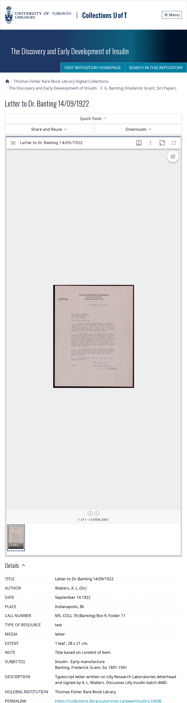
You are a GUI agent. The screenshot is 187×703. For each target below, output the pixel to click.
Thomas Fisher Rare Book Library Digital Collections (61, 81)
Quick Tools (91, 118)
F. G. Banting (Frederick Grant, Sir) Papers (139, 88)
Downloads (136, 129)
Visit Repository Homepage (93, 67)
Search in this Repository (156, 67)
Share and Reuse (46, 129)
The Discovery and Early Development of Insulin (53, 88)
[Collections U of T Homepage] (7, 81)
